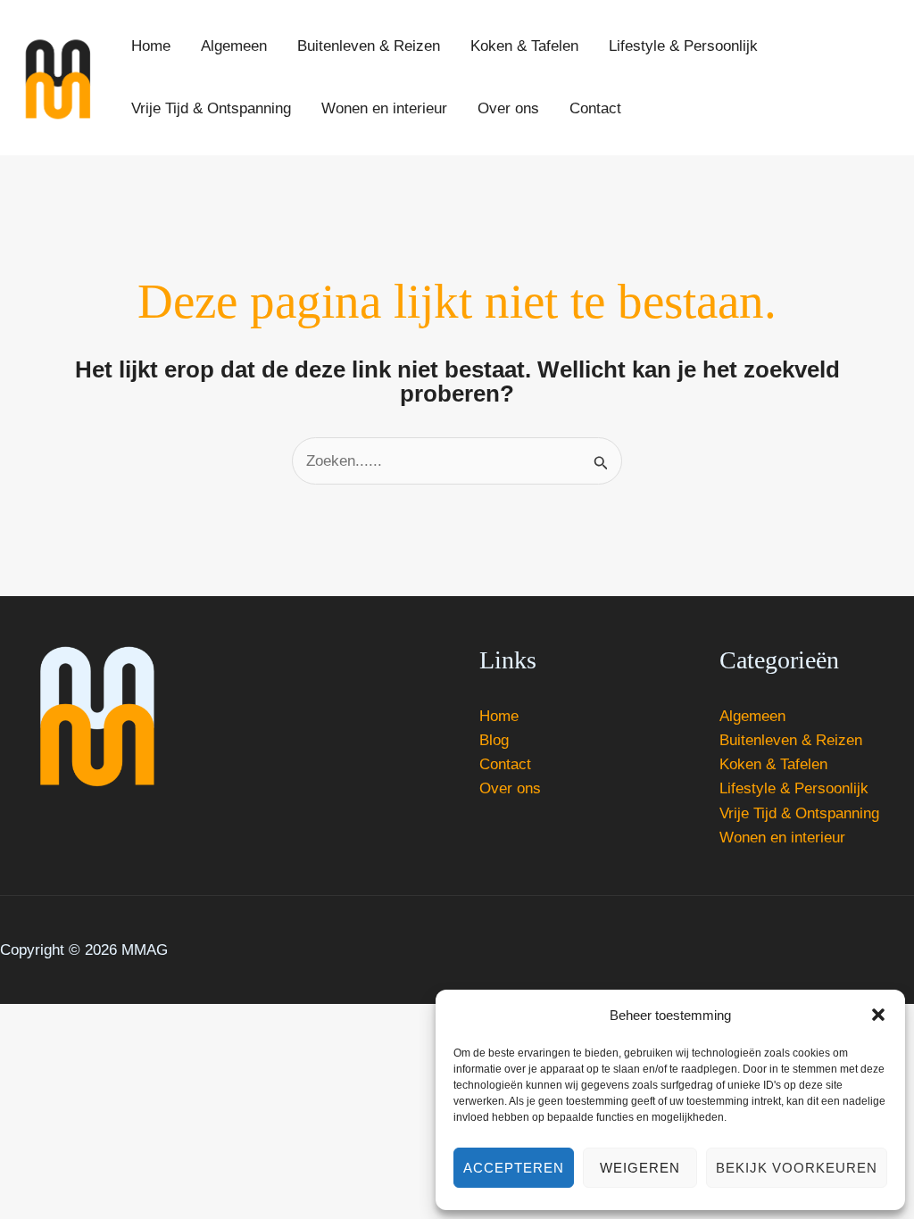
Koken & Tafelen (773, 764)
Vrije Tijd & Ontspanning (799, 813)
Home (499, 716)
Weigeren (640, 1167)
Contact (505, 764)
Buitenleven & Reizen (790, 740)
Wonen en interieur (782, 837)
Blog (494, 740)
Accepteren (513, 1167)
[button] (878, 1015)
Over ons (510, 788)
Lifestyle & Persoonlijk (793, 788)
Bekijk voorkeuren (796, 1167)
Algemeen (752, 716)
